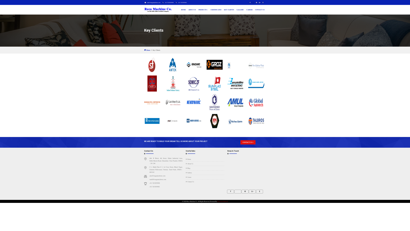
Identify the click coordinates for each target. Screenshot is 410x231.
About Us (192, 10)
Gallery (240, 10)
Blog (188, 168)
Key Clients (229, 10)
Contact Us (260, 10)
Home (183, 10)
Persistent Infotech (222, 201)
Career (249, 10)
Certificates (216, 10)
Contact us (248, 142)
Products (202, 10)
